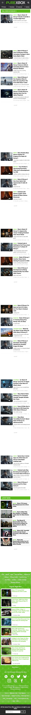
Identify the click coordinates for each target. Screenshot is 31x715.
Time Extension (6, 696)
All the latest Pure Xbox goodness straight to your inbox (15, 707)
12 (11, 335)
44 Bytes (10, 687)
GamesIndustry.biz (23, 698)
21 (11, 84)
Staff (11, 574)
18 (11, 236)
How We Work (18, 574)
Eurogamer (10, 698)
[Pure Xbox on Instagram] (9, 681)
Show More (15, 667)
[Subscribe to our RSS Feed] (6, 677)
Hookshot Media (10, 686)
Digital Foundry (16, 696)
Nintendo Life (13, 693)
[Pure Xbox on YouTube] (12, 677)
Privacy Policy (14, 577)
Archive (14, 580)
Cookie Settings (22, 580)
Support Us (27, 574)
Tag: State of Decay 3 (9, 11)
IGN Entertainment (23, 686)
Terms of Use (23, 577)
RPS (17, 701)
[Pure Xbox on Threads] (15, 681)
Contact (6, 577)
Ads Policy (7, 580)
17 (11, 250)
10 (11, 348)
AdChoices (17, 687)
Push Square (22, 693)
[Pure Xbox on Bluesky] (25, 677)
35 (11, 186)
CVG (13, 701)
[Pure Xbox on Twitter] (18, 677)
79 (11, 22)
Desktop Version (15, 582)
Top (3, 574)
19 (11, 96)
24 (10, 507)
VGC (15, 698)
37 (11, 159)
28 (11, 57)
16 (10, 526)
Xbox (29, 74)
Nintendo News (25, 696)
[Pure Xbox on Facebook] (22, 681)
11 (11, 198)
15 (11, 386)
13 (11, 275)
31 (11, 173)
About (7, 574)
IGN (4, 698)
